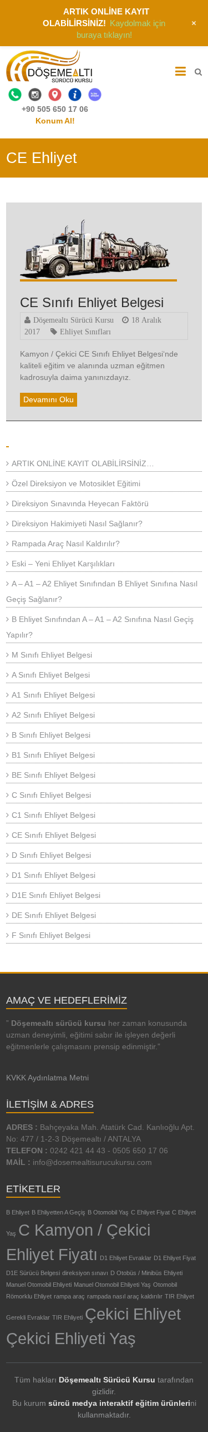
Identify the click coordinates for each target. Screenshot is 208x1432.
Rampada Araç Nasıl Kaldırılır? (66, 543)
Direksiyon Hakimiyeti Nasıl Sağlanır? (77, 523)
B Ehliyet (17, 1212)
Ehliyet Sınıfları (85, 331)
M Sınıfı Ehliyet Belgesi (52, 654)
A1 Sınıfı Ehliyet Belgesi (53, 694)
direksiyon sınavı (85, 1273)
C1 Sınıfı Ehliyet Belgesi (53, 815)
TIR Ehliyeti (67, 1317)
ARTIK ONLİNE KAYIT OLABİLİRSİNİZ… (83, 463)
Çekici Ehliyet (133, 1314)
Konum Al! (55, 120)
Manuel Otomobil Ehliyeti (39, 1284)
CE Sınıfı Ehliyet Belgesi (92, 302)
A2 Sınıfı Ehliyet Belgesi (53, 714)
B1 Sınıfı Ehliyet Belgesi (53, 754)
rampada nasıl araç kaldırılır (125, 1296)
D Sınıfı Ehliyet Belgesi (51, 855)
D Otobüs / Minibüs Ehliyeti (146, 1273)
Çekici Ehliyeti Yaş (71, 1338)
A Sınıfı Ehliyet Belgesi (51, 674)
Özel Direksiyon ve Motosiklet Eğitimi (76, 483)
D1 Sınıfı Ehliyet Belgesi (53, 875)
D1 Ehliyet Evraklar (125, 1258)
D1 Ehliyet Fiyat (175, 1258)
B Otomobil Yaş (108, 1212)
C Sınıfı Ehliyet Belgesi (51, 795)
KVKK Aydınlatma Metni (47, 1077)
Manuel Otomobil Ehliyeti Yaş (112, 1284)
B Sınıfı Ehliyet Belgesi (51, 734)
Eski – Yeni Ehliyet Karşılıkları (63, 563)
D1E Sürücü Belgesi (33, 1273)
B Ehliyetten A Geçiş (58, 1212)
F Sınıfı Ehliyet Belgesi (51, 935)
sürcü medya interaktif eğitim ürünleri (119, 1403)
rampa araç (69, 1296)
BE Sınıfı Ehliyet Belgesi (53, 775)
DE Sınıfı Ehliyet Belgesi (54, 915)
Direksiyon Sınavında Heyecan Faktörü (80, 503)
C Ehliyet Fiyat (150, 1212)
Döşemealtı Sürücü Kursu (73, 320)
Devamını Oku (48, 399)
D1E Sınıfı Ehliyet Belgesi (56, 895)
